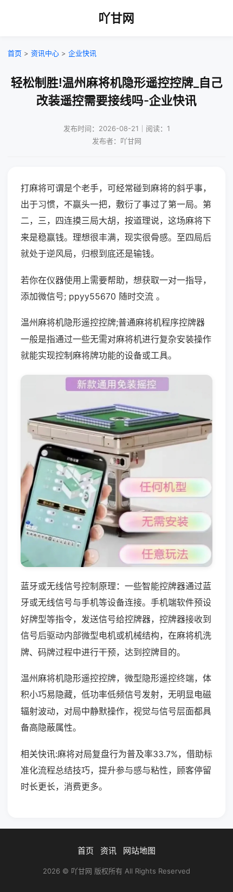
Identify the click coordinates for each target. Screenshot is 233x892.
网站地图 (139, 850)
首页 (15, 53)
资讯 (108, 850)
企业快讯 (82, 53)
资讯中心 (45, 53)
